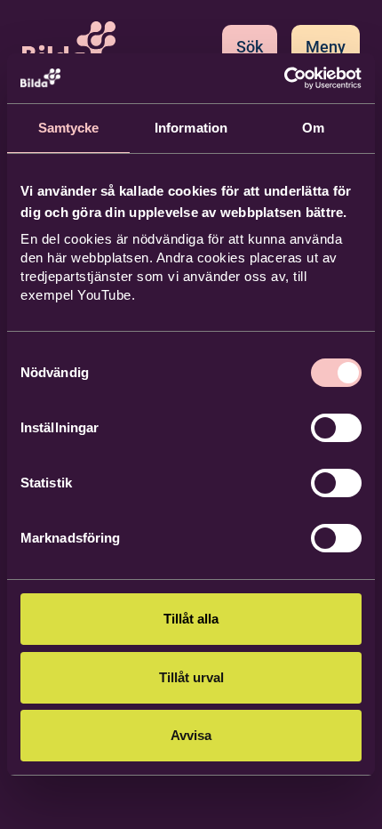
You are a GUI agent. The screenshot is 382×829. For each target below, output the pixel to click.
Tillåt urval (191, 677)
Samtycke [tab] (68, 127)
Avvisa (191, 735)
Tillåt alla (191, 618)
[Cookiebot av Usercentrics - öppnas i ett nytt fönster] (284, 78)
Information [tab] (191, 127)
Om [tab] (313, 127)
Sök (249, 46)
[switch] (336, 428)
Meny (326, 46)
